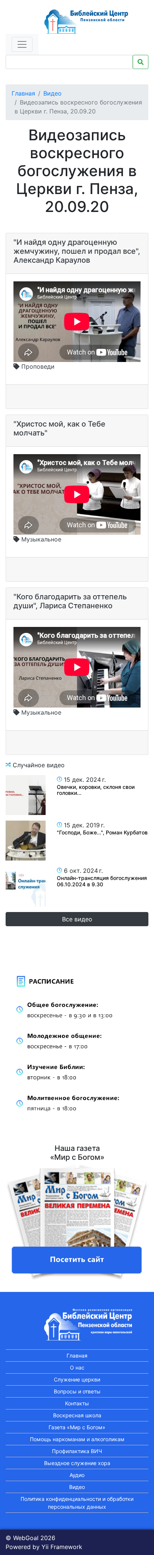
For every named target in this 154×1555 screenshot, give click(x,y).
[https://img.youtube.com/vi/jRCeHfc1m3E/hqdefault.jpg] (26, 841)
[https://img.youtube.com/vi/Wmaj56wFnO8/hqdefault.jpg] (26, 886)
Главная (23, 93)
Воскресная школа (77, 1415)
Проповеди (37, 366)
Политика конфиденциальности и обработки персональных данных (77, 1503)
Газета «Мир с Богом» (77, 1427)
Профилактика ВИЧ (77, 1451)
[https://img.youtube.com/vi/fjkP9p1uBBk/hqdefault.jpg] (26, 795)
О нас (77, 1367)
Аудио (77, 1475)
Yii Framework (61, 1547)
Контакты (77, 1403)
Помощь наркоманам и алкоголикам (77, 1439)
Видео (52, 93)
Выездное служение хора (77, 1463)
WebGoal (25, 1538)
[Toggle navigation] (22, 44)
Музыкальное (40, 539)
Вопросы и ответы (77, 1391)
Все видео (77, 919)
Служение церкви (77, 1379)
